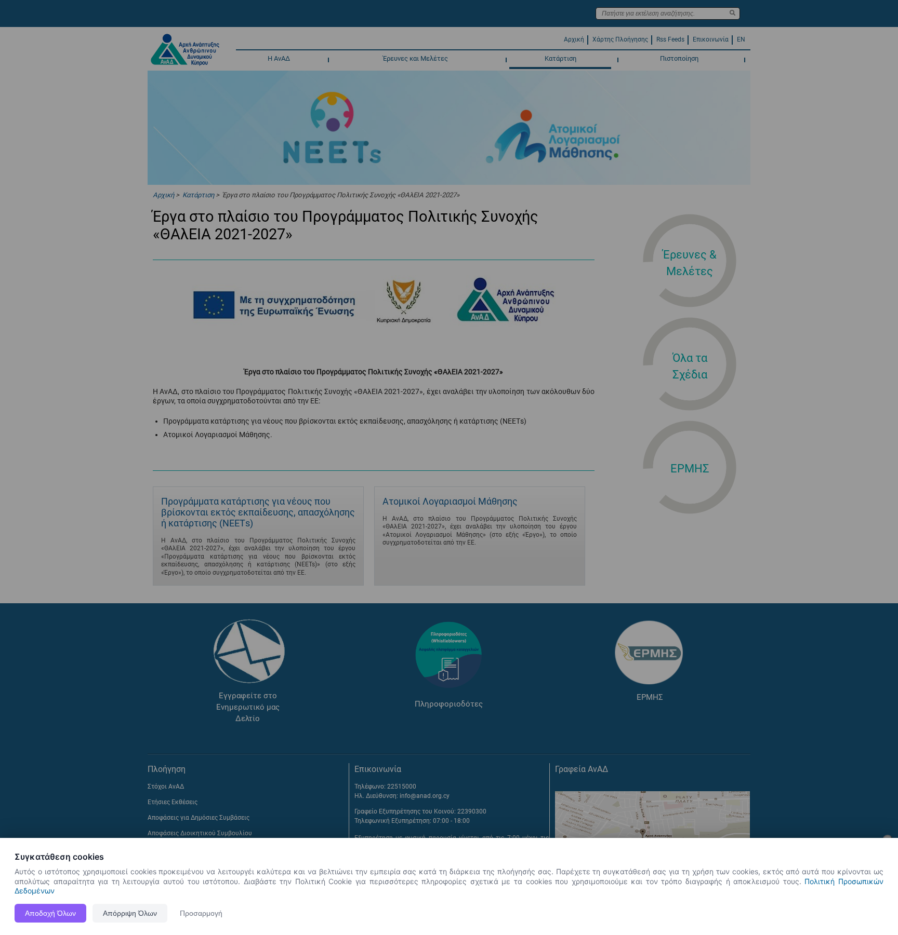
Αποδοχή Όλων (50, 913)
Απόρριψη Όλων (130, 913)
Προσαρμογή (201, 913)
